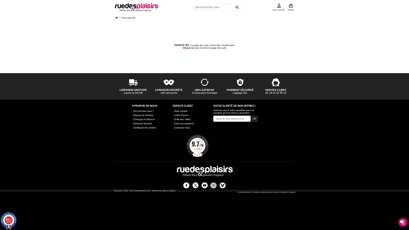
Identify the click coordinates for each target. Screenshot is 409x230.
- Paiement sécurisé (142, 123)
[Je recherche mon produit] (237, 7)
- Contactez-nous (181, 127)
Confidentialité (244, 192)
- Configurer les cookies (144, 127)
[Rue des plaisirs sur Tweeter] (195, 185)
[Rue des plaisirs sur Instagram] (213, 185)
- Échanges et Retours (143, 119)
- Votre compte (180, 111)
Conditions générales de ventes (265, 192)
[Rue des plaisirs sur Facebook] (186, 185)
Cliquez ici (188, 47)
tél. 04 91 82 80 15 (275, 93)
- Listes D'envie (180, 115)
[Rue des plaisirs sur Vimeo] (222, 185)
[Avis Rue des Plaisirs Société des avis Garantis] (197, 145)
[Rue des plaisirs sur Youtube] (204, 185)
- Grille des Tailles (182, 119)
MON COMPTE (279, 10)
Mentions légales (288, 192)
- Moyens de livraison (143, 115)
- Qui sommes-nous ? (143, 111)
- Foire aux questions (183, 123)
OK (254, 118)
